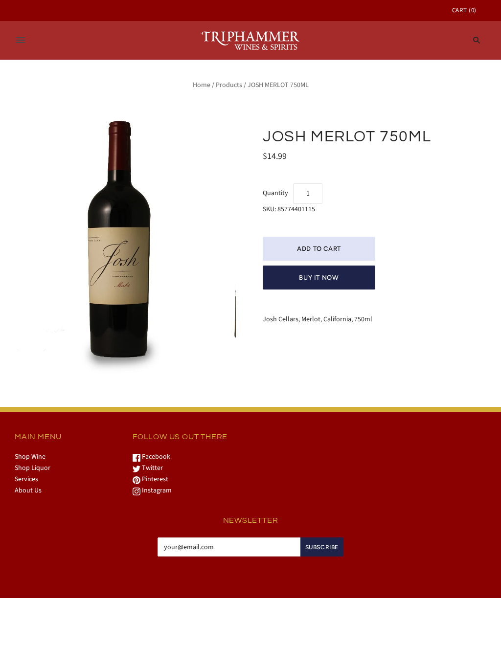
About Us (28, 490)
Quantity (275, 193)
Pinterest (154, 479)
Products (229, 85)
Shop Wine (30, 457)
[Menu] (20, 40)
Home (201, 85)
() (464, 10)
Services (26, 479)
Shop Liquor (32, 468)
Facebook (155, 457)
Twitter (151, 468)
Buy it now (319, 277)
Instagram (156, 490)
